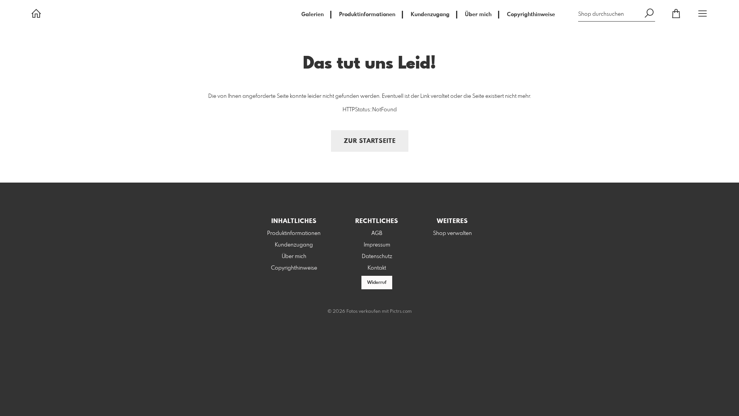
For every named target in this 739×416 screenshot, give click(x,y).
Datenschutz (377, 256)
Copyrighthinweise (531, 14)
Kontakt (377, 268)
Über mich (478, 14)
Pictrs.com (401, 311)
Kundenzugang (430, 14)
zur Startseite (370, 141)
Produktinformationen (367, 14)
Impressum (377, 245)
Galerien (312, 14)
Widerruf (376, 282)
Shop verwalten (452, 233)
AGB (376, 233)
